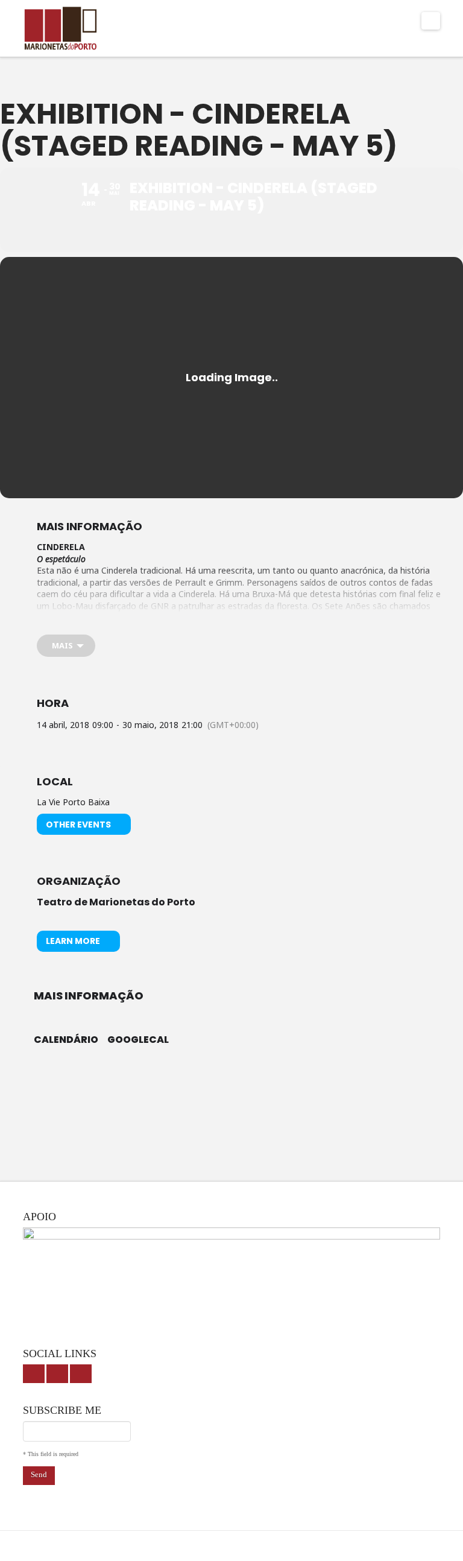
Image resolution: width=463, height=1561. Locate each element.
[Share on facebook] (186, 1084)
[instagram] (81, 1373)
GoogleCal (138, 1040)
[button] (430, 21)
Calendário (66, 1040)
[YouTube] (57, 1373)
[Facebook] (34, 1373)
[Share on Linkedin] (247, 1084)
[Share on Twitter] (216, 1084)
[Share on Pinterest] (277, 1084)
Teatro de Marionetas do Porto (116, 902)
